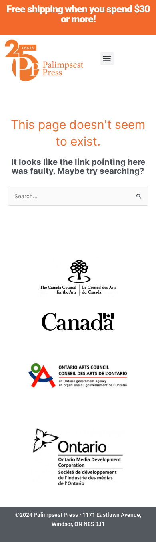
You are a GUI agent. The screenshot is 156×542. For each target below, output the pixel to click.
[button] (107, 58)
